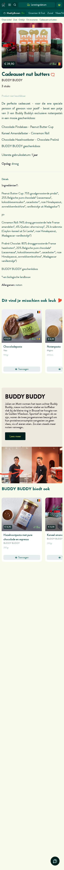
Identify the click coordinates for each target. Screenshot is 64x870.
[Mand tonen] (59, 4)
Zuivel (50, 13)
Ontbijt (22, 19)
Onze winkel (6, 19)
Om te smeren (32, 19)
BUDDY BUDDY (12, 80)
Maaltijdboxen (16, 13)
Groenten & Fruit (36, 13)
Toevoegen (23, 369)
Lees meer (15, 436)
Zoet (15, 19)
